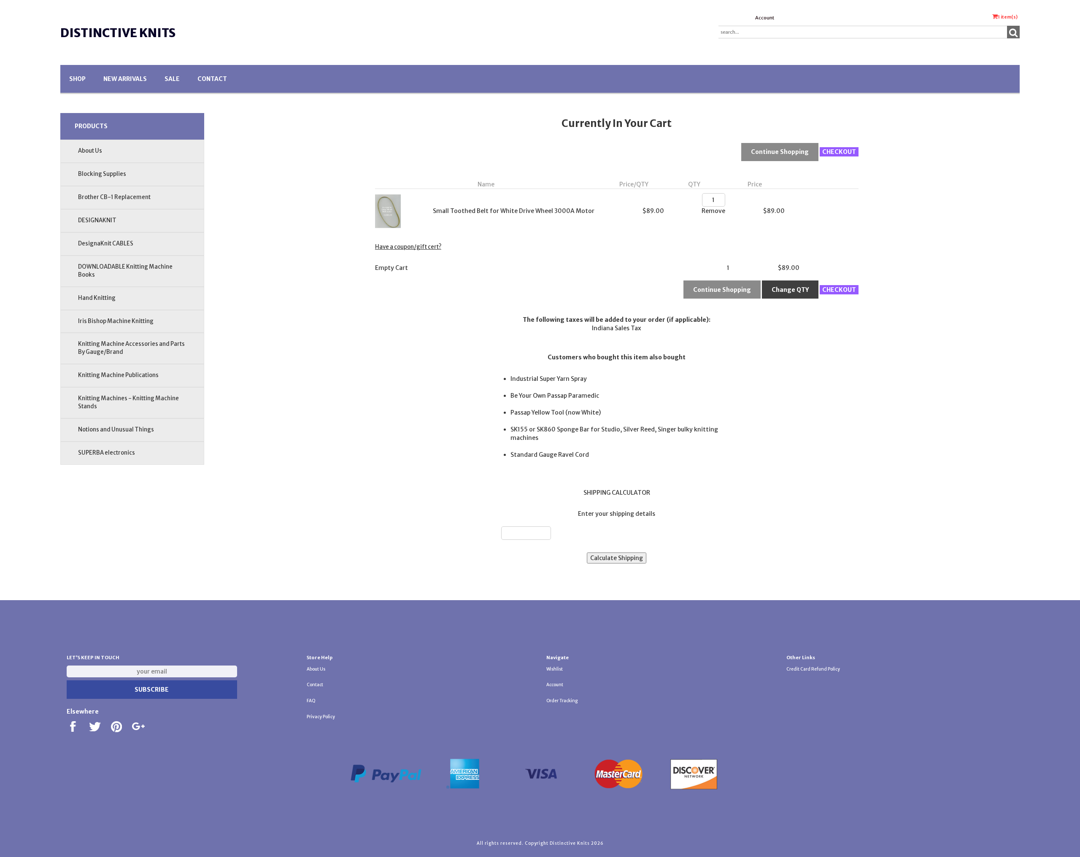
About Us (90, 150)
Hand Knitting (97, 298)
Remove (713, 211)
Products (91, 126)
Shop (77, 79)
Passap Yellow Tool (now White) (555, 412)
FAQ (311, 700)
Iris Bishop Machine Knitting (116, 321)
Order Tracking (562, 700)
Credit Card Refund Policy (813, 669)
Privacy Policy (321, 717)
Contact (212, 79)
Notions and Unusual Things (116, 429)
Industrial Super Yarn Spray (548, 379)
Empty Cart (391, 268)
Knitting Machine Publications (118, 375)
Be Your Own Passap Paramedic (554, 395)
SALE (172, 79)
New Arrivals (125, 79)
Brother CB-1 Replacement (114, 197)
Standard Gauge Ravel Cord (549, 454)
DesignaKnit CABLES (105, 243)
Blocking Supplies (102, 174)
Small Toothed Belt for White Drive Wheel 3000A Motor (513, 211)
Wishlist (554, 669)
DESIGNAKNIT (97, 220)
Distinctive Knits (118, 32)
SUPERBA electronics (106, 452)
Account (764, 18)
